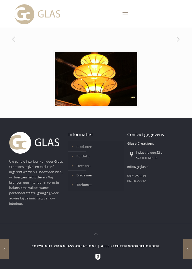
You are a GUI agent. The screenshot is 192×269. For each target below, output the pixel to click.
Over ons (83, 165)
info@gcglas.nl (138, 166)
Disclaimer (84, 175)
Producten (84, 146)
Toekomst (84, 184)
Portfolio (83, 156)
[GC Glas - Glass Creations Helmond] (37, 14)
